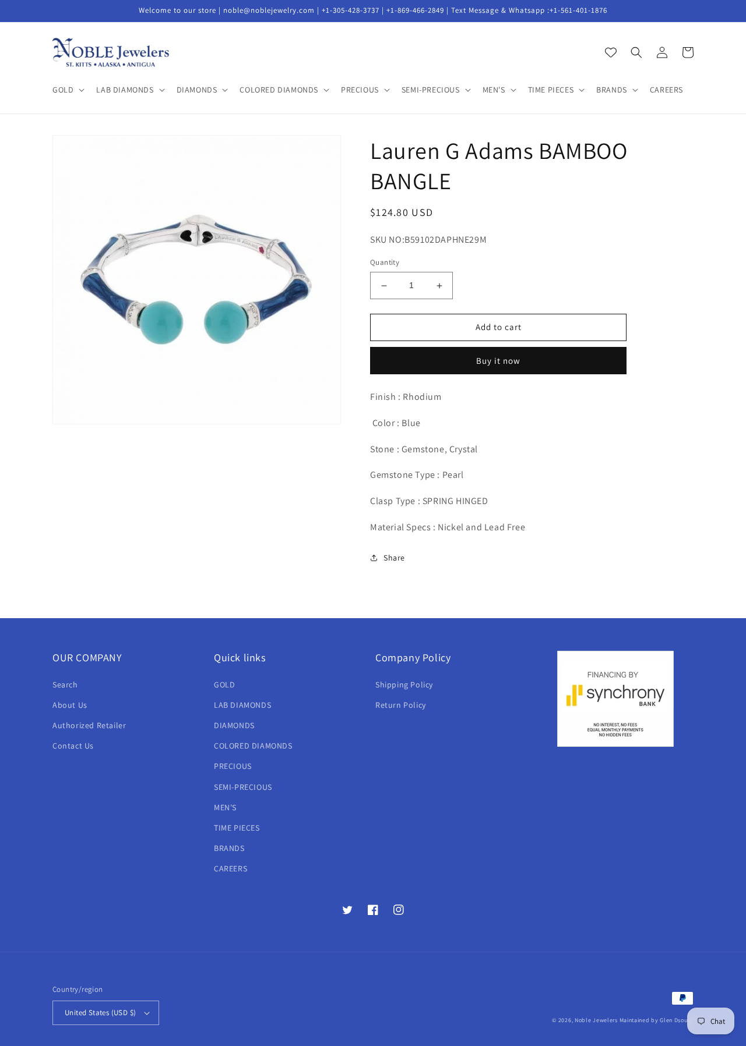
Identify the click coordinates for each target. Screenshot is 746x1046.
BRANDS (229, 848)
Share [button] (394, 557)
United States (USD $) (100, 1012)
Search (65, 684)
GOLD (224, 684)
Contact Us (73, 745)
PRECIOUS (233, 766)
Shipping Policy (404, 684)
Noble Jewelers (596, 1020)
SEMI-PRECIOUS (243, 787)
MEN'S (225, 807)
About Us (69, 705)
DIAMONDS (234, 725)
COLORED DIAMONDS (253, 745)
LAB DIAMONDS (242, 705)
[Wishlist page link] (611, 52)
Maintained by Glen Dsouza (657, 1020)
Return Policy (400, 705)
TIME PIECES (237, 827)
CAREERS (230, 868)
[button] (67, 89)
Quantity (384, 263)
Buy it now (498, 360)
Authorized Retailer (89, 725)
